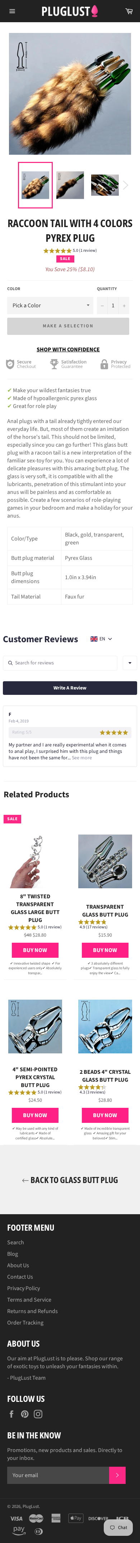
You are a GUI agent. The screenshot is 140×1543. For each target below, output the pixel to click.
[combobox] (130, 663)
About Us (18, 1265)
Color (13, 289)
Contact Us (20, 1277)
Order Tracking (25, 1323)
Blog (12, 1254)
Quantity (107, 289)
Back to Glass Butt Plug (73, 1180)
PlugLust (31, 1506)
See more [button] (81, 757)
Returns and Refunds (32, 1311)
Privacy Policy (23, 1288)
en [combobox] (102, 639)
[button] (70, 252)
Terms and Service (29, 1300)
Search (15, 1242)
